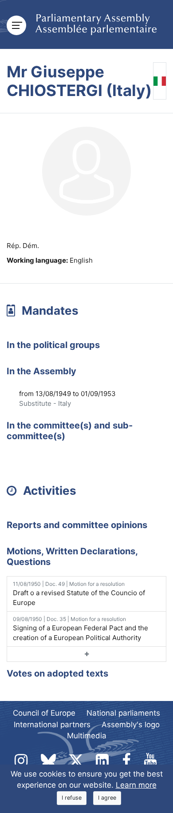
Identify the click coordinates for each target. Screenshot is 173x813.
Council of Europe (44, 713)
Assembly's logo (131, 724)
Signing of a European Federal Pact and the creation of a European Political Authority (80, 629)
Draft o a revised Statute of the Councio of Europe (79, 594)
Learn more (136, 785)
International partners (52, 724)
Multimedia (86, 735)
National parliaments (123, 713)
